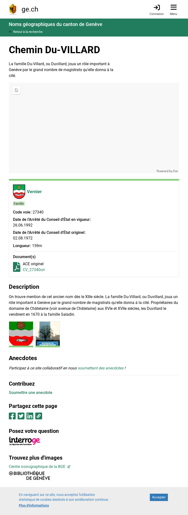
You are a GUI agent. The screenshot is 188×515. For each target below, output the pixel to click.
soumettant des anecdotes (100, 368)
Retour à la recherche (28, 32)
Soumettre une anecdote (30, 392)
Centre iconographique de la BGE (37, 466)
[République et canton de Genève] (13, 9)
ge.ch (30, 9)
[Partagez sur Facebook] (12, 417)
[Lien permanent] (38, 417)
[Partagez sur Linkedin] (29, 417)
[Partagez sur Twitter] (21, 417)
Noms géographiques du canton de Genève (55, 24)
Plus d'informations (34, 505)
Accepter (159, 497)
